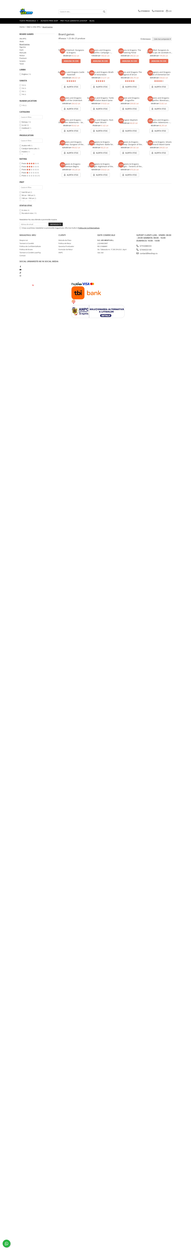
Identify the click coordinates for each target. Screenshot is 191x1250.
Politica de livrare (26, 249)
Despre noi (23, 240)
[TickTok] (20, 272)
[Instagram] (20, 276)
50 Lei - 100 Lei (27, 195)
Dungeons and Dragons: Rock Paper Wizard (100, 121)
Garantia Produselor (66, 246)
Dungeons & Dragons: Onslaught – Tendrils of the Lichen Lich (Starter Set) (129, 165)
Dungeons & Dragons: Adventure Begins (71, 165)
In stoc (24, 210)
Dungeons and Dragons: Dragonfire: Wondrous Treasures (158, 99)
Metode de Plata (64, 240)
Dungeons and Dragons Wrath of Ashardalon (100, 73)
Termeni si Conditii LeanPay (30, 252)
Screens (22, 61)
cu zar (24, 125)
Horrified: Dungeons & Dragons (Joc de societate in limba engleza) (159, 51)
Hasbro (25, 151)
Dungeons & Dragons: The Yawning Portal (129, 51)
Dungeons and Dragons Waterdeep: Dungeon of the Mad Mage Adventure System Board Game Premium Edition (71, 143)
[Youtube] (20, 269)
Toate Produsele (28, 20)
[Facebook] (20, 266)
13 (23, 88)
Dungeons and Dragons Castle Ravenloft (71, 73)
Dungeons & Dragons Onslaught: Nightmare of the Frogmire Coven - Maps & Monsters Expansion (100, 165)
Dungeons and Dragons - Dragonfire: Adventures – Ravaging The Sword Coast (158, 121)
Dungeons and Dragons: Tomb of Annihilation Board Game (100, 99)
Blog (92, 20)
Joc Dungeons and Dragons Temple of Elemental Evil (159, 73)
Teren (21, 64)
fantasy (25, 122)
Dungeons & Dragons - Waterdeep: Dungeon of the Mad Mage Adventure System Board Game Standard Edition (130, 143)
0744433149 (145, 249)
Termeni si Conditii (26, 243)
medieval (25, 128)
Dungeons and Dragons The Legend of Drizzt (129, 73)
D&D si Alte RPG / (34, 27)
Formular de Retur (65, 249)
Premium (23, 58)
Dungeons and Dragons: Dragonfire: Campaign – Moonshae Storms (100, 51)
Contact (22, 255)
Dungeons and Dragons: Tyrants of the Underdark (71, 99)
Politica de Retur (64, 243)
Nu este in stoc (27, 213)
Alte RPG (22, 38)
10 (23, 91)
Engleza (25, 74)
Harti (21, 50)
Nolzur (22, 55)
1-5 (23, 105)
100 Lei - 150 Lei (28, 198)
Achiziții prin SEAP (49, 20)
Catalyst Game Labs (29, 148)
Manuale (22, 52)
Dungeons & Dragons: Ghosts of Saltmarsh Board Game (159, 143)
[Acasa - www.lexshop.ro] (32, 11)
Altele (21, 41)
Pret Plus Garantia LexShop (73, 20)
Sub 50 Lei (26, 192)
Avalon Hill (26, 145)
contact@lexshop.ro (148, 253)
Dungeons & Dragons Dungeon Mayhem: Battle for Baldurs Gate (100, 143)
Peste (24, 163)
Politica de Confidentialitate (89, 228)
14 (23, 94)
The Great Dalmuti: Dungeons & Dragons (71, 51)
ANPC (60, 252)
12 (23, 85)
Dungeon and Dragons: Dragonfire (130, 99)
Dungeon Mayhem (130, 120)
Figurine (22, 47)
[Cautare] (104, 12)
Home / (22, 27)
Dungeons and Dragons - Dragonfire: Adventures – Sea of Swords (71, 121)
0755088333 (145, 246)
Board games (24, 44)
